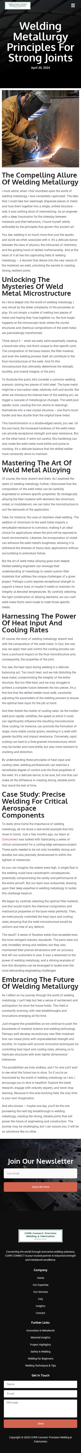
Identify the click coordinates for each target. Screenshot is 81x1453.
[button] (73, 5)
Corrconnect (10, 839)
